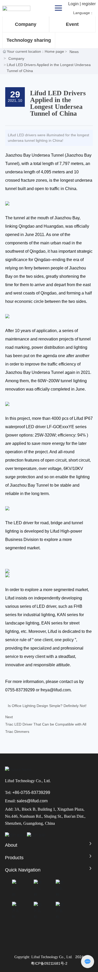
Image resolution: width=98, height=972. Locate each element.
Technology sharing (29, 40)
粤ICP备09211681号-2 (49, 963)
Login (74, 4)
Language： (84, 13)
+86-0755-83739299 (31, 792)
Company (25, 24)
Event (72, 24)
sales (22, 801)
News (74, 52)
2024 (79, 957)
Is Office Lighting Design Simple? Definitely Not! (47, 706)
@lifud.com (37, 801)
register (89, 4)
